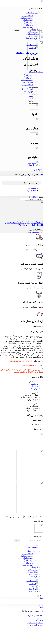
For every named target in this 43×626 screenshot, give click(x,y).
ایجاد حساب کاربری (35, 615)
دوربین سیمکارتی (26, 18)
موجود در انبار (30, 190)
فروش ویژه (31, 188)
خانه (41, 174)
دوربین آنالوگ (28, 22)
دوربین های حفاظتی (26, 52)
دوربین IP (29, 25)
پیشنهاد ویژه (38, 169)
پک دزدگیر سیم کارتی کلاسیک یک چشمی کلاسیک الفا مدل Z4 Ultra (24, 223)
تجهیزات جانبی (27, 27)
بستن (41, 598)
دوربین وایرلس (27, 20)
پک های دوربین (27, 16)
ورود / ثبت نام (32, 591)
